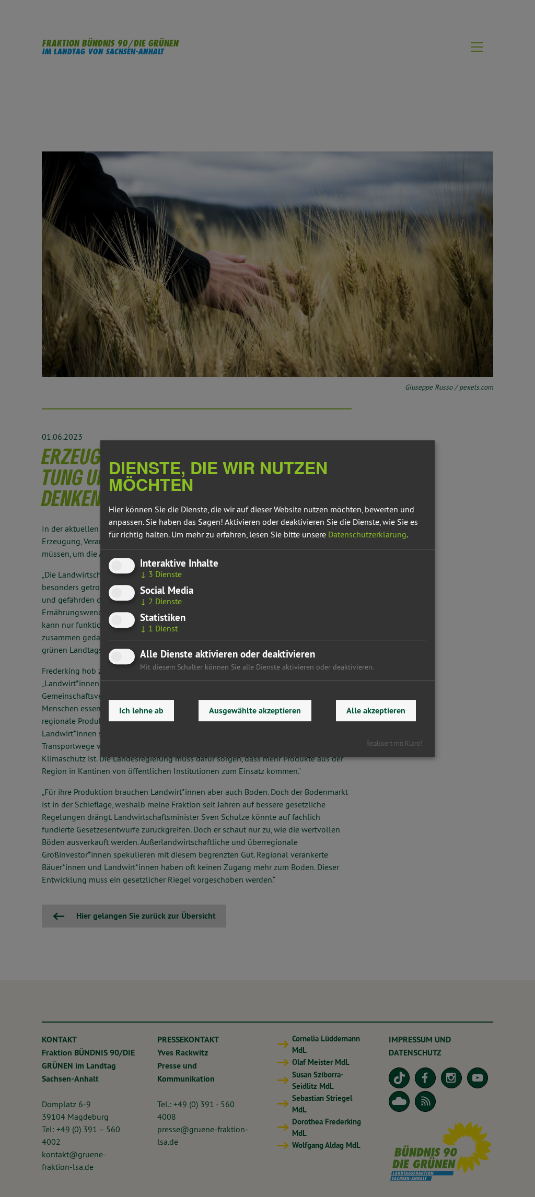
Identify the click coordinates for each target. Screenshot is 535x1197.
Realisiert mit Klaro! (394, 743)
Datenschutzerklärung (367, 534)
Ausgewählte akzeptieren (255, 710)
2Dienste (161, 601)
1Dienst (159, 629)
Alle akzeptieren (375, 710)
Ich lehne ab (141, 710)
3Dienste (161, 574)
